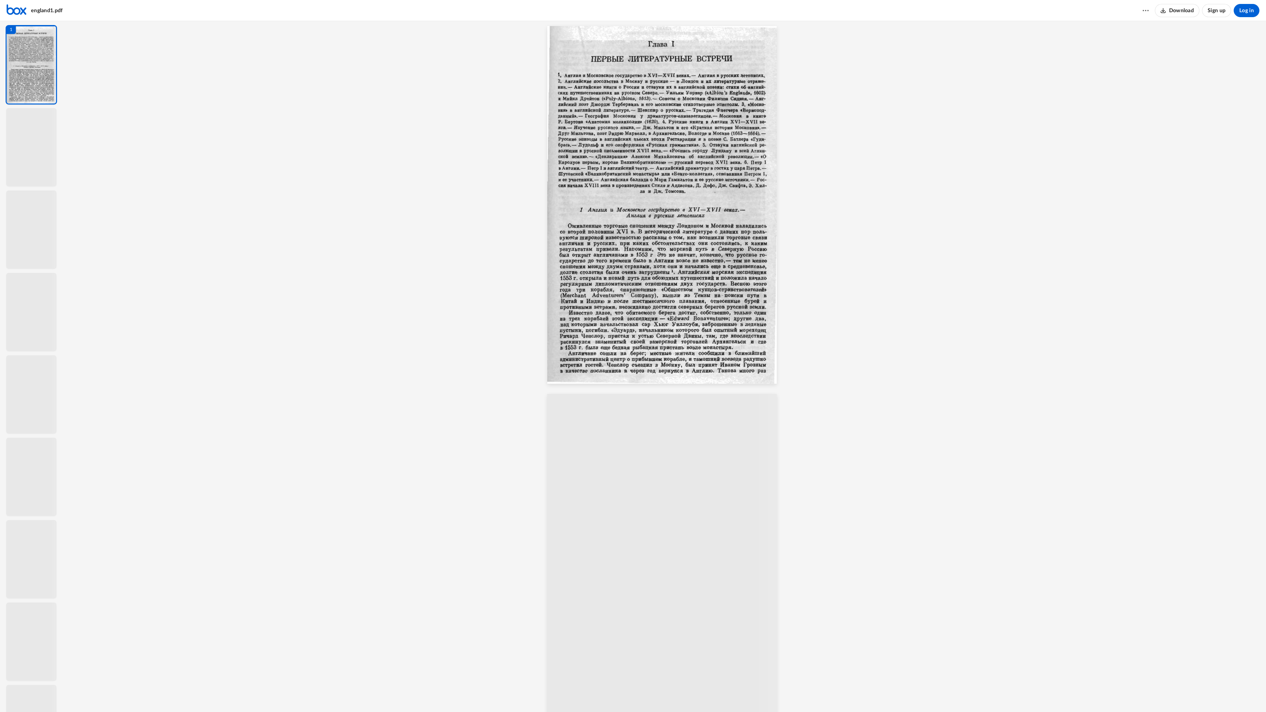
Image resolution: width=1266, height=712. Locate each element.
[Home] (16, 10)
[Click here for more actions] (1145, 10)
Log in (1246, 10)
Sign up (1216, 10)
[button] (31, 65)
